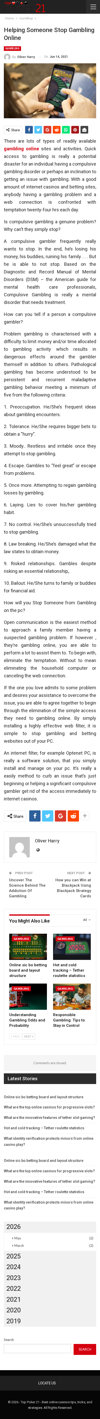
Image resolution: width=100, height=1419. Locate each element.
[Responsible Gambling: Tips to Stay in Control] (72, 997)
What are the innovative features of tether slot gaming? (49, 1118)
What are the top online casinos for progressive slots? (49, 1107)
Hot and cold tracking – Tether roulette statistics (44, 1128)
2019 (13, 1321)
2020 (13, 1310)
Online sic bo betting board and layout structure (43, 1097)
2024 (13, 1267)
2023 (13, 1278)
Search (9, 1340)
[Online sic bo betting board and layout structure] (28, 947)
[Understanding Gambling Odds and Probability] (28, 997)
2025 (13, 1256)
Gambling (12, 48)
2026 (13, 1227)
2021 (13, 1299)
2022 (13, 1288)
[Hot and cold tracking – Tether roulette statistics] (72, 947)
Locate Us (47, 1383)
